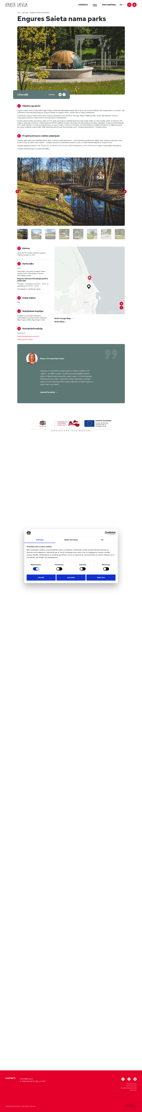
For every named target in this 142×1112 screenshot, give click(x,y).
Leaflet (110, 312)
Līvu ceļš (22, 94)
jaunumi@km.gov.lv (26, 1079)
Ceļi (95, 5)
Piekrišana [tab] (40, 540)
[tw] (135, 1079)
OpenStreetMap (115, 312)
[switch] (59, 569)
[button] (89, 278)
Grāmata (83, 5)
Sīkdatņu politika (132, 1084)
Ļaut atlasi (71, 577)
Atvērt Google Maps (62, 318)
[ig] (129, 1079)
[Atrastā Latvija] (16, 4)
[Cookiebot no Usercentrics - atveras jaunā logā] (106, 533)
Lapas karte (133, 1090)
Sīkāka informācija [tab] (71, 540)
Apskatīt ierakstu (47, 392)
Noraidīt (41, 577)
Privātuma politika (131, 1086)
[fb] (123, 1079)
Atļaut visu (101, 577)
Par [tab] (102, 540)
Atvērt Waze (59, 322)
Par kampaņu (109, 5)
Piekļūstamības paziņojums (129, 1088)
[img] (17, 191)
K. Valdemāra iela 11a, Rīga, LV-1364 (33, 1081)
